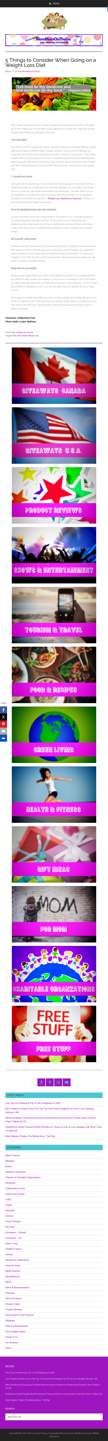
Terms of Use (34, 1433)
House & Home (12, 1265)
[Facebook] (3, 709)
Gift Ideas (10, 1227)
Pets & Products (13, 1298)
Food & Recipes (13, 1221)
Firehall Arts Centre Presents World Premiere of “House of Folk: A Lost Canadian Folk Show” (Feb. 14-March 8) (53, 1394)
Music (8, 1282)
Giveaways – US (13, 1238)
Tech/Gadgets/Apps (15, 1331)
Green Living (11, 1243)
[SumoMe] (3, 738)
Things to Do (11, 1337)
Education (10, 1210)
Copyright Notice (57, 1433)
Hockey (9, 1254)
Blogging (9, 1161)
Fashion (9, 1216)
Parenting (10, 1293)
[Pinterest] (3, 724)
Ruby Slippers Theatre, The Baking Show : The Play (30, 1136)
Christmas (10, 1183)
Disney (8, 1205)
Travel (8, 1348)
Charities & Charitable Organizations (23, 1177)
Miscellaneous (12, 1276)
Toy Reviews (11, 1342)
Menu (56, 3)
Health (24, 335)
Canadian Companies (15, 1172)
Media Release (12, 1271)
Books (8, 1166)
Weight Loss (33, 335)
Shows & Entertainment (16, 1326)
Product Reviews (13, 1309)
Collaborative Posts (24, 332)
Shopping (10, 1320)
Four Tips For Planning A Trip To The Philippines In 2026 (32, 1103)
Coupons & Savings (14, 1194)
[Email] (3, 731)
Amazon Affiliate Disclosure (78, 1433)
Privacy (44, 1433)
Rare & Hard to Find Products (19, 1315)
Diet (19, 335)
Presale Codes (12, 1304)
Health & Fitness (13, 1249)
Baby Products (12, 1155)
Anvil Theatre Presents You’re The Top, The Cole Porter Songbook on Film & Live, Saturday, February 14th (51, 1379)
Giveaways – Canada (15, 1232)
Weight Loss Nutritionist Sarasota (64, 198)
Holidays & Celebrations (17, 1260)
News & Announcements (17, 1287)
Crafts (8, 1199)
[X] (3, 716)
